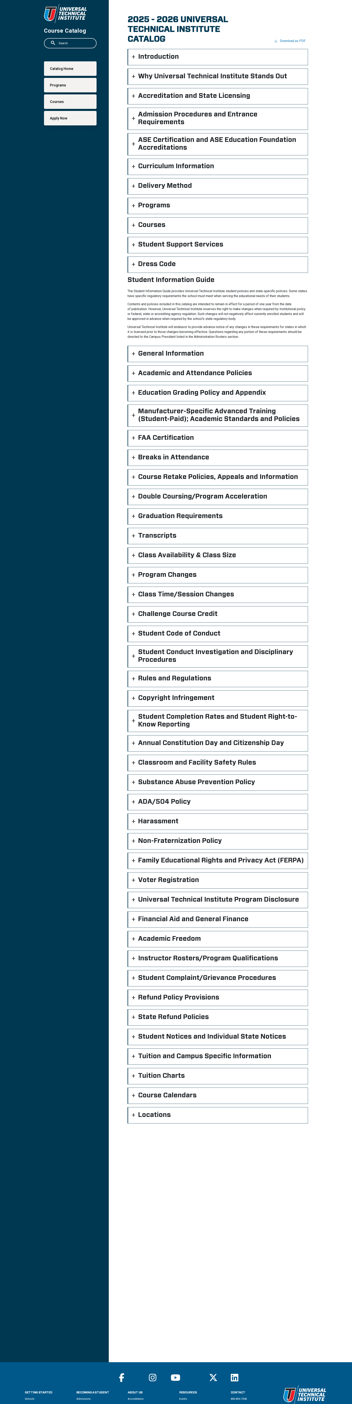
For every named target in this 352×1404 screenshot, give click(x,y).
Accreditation (136, 1398)
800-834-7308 (239, 1398)
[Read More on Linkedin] (234, 1377)
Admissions (83, 1398)
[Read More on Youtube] (175, 1377)
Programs (58, 85)
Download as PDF (293, 41)
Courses (57, 102)
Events (183, 1398)
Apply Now (58, 118)
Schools (29, 1398)
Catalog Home (61, 69)
